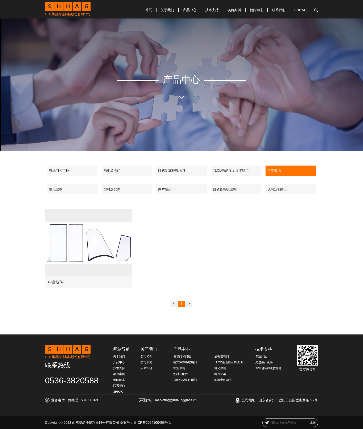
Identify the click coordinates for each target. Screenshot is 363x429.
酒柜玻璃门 (112, 170)
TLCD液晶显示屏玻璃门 (231, 170)
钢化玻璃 (55, 189)
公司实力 (146, 362)
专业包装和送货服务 (268, 368)
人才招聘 (146, 368)
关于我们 (167, 10)
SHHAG (300, 10)
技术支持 (212, 10)
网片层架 (165, 189)
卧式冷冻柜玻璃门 (171, 170)
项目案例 (234, 10)
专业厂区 (261, 356)
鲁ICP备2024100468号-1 (152, 422)
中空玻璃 (274, 170)
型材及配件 (112, 189)
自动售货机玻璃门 (226, 189)
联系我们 (278, 10)
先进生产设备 (264, 362)
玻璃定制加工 (277, 189)
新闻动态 (256, 10)
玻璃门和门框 (59, 170)
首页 (148, 10)
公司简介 (146, 356)
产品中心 (189, 10)
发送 (313, 422)
